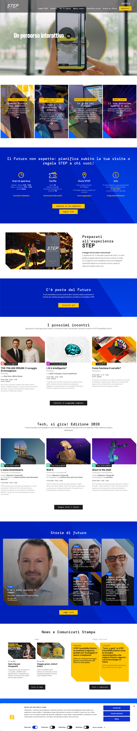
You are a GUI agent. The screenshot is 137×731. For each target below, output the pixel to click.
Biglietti (125, 8)
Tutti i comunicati (100, 687)
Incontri (53, 8)
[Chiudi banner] (134, 706)
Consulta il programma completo (68, 403)
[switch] (52, 727)
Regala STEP (68, 212)
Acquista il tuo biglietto (68, 206)
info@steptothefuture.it (116, 196)
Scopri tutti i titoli (68, 507)
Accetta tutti (116, 708)
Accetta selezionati (117, 713)
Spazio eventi (78, 8)
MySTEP (125, 3)
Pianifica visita (93, 8)
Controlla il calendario (21, 196)
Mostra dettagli (98, 727)
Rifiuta (117, 719)
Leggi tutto (68, 612)
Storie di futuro (110, 8)
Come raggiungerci (84, 196)
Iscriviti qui (68, 305)
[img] (12, 7)
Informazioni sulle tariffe (53, 196)
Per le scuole (65, 8)
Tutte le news (37, 687)
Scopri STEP (43, 8)
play (68, 36)
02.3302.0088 (115, 189)
